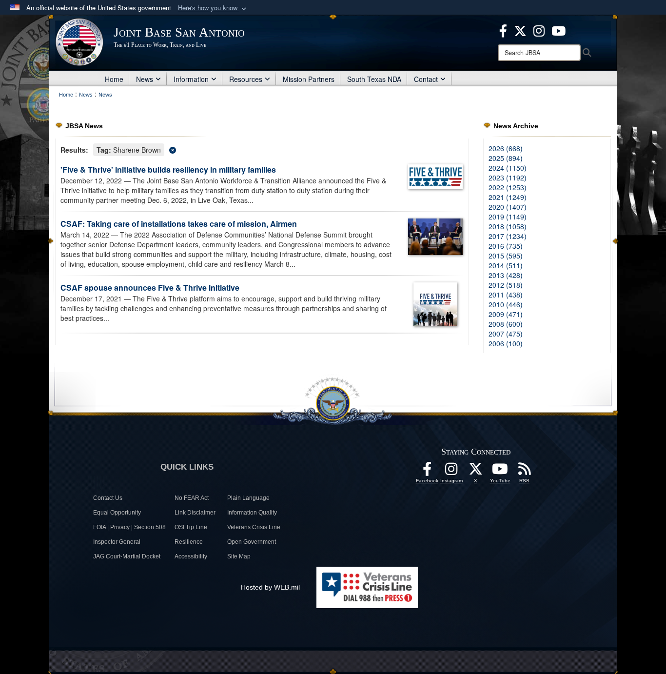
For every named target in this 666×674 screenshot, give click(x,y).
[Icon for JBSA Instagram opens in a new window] (539, 30)
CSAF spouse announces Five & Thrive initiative (149, 287)
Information (191, 79)
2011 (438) (506, 294)
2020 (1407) (508, 207)
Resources (245, 79)
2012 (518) (506, 285)
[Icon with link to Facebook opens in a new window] (503, 30)
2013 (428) (506, 275)
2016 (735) (506, 246)
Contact (426, 79)
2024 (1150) (508, 168)
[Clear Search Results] (261, 149)
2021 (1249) (508, 197)
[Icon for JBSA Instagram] (451, 472)
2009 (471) (506, 314)
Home (114, 79)
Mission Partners (308, 79)
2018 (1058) (508, 226)
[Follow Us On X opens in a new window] (476, 472)
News (144, 79)
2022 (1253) (508, 187)
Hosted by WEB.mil (270, 587)
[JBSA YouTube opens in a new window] (558, 30)
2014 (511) (506, 265)
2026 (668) (506, 148)
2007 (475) (506, 333)
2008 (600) (506, 324)
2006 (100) (506, 343)
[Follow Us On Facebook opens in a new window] (427, 472)
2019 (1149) (508, 216)
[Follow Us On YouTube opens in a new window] (500, 472)
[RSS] (524, 472)
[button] (213, 8)
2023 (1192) (508, 177)
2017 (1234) (508, 236)
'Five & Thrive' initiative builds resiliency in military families (168, 169)
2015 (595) (506, 255)
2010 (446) (506, 304)
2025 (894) (506, 158)
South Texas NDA (374, 79)
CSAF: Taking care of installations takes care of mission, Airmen (178, 223)
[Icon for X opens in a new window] (520, 30)
